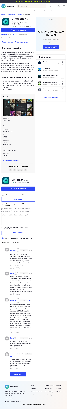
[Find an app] (18, 6)
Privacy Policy (48, 388)
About (32, 385)
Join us (48, 1)
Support (58, 388)
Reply (18, 268)
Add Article (34, 395)
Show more (18, 374)
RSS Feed (59, 392)
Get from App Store (19, 30)
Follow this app (8, 42)
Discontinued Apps (36, 392)
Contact (58, 385)
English (7, 401)
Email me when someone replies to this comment (16, 228)
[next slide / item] (32, 107)
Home (3, 14)
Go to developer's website (12, 160)
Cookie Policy (48, 395)
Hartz (12, 338)
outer (12, 273)
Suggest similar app (51, 97)
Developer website (23, 42)
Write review (18, 199)
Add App (33, 388)
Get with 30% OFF (51, 47)
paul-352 (13, 300)
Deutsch (12, 401)
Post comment (18, 233)
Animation (19, 14)
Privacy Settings (49, 392)
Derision (13, 250)
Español (18, 401)
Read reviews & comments (8, 38)
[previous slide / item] (4, 107)
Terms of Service (49, 385)
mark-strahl (14, 354)
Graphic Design (11, 14)
